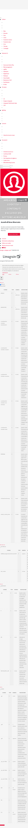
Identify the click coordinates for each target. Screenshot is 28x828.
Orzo (4, 44)
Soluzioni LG (5, 53)
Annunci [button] (1, 584)
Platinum (5, 76)
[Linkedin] (4, 247)
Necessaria (3, 284)
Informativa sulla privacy (8, 241)
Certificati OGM (7, 154)
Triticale (5, 46)
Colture (4, 19)
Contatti (4, 123)
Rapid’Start (6, 73)
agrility (5, 69)
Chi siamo (4, 87)
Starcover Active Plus (8, 65)
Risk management (7, 67)
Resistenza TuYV (7, 80)
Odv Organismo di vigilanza (10, 158)
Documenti (4, 140)
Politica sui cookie (6, 243)
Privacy (5, 156)
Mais (4, 31)
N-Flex (5, 84)
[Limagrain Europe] (22, 199)
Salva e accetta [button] (2, 825)
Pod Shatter (6, 82)
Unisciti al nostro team (9, 135)
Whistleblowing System (9, 162)
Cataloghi (5, 48)
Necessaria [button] (2, 282)
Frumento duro (7, 42)
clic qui (20, 270)
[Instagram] (5, 247)
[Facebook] (3, 247)
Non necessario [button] (2, 544)
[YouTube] (2, 247)
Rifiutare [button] (17, 274)
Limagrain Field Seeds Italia (10, 103)
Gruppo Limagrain (7, 101)
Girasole (5, 33)
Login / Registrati (13, 234)
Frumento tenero (7, 40)
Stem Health (6, 78)
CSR (4, 105)
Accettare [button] (9, 274)
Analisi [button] (1, 687)
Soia (4, 35)
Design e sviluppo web (5, 250)
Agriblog (4, 110)
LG (4, 99)
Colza (4, 37)
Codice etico (6, 160)
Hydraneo (5, 71)
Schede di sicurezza (8, 151)
